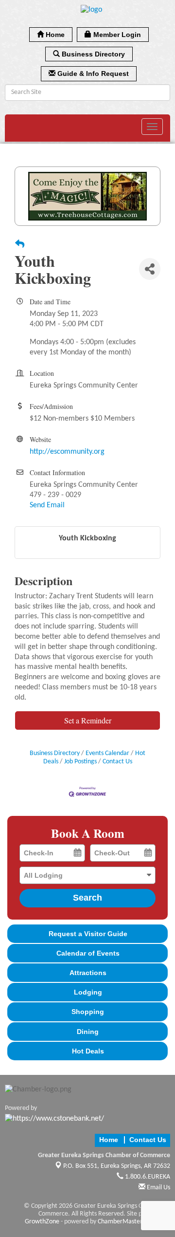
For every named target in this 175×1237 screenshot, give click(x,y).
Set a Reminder (87, 720)
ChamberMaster (120, 1221)
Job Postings (80, 761)
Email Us (157, 1187)
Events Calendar (107, 753)
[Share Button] (149, 269)
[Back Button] (19, 245)
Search (87, 898)
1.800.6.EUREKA (146, 1177)
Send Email (47, 505)
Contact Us (117, 761)
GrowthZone (42, 1221)
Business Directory (55, 753)
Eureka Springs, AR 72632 (116, 1166)
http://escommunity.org (67, 452)
